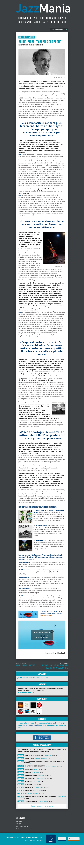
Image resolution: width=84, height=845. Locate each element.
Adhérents (42, 684)
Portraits (51, 18)
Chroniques (24, 18)
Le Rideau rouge (42, 775)
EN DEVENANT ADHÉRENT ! (27, 693)
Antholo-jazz (40, 22)
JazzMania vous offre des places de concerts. (34, 678)
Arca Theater (35, 772)
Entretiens (38, 18)
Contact (18, 829)
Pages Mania (24, 22)
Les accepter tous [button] (51, 838)
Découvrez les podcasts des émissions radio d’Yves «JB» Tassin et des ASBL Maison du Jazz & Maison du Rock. (42, 725)
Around (32, 37)
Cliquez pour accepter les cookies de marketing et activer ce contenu (42, 634)
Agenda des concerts (42, 745)
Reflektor (35, 784)
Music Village (47, 755)
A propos (19, 821)
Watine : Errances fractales (25, 665)
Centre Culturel (37, 781)
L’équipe (18, 823)
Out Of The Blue (58, 22)
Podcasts (42, 718)
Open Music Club (41, 778)
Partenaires (42, 699)
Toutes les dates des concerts (42, 806)
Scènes (62, 18)
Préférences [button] (73, 839)
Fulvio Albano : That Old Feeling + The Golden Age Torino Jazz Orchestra (55, 666)
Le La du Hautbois (43, 801)
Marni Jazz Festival (33, 793)
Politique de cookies (36, 840)
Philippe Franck (28, 45)
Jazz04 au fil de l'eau (36, 763)
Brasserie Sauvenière (41, 758)
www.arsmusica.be (46, 616)
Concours (42, 673)
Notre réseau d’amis (22, 826)
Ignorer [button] (61, 839)
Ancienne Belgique (51, 766)
